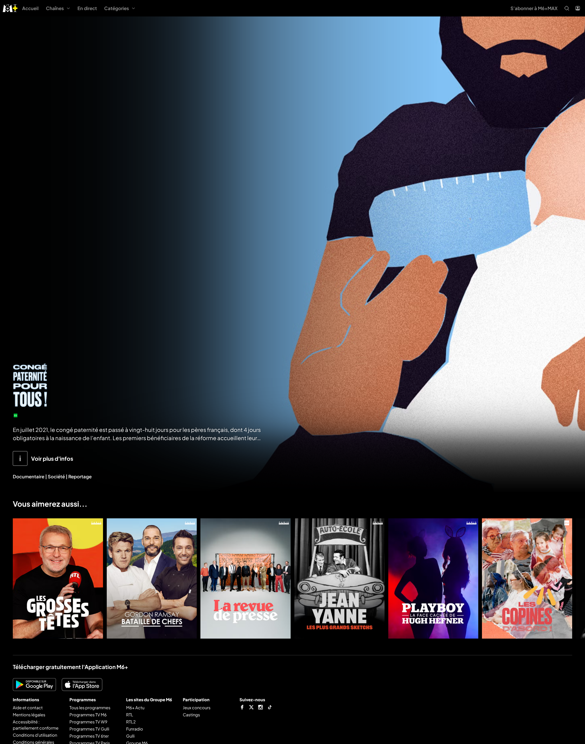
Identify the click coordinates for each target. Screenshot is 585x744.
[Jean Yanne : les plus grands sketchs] (339, 578)
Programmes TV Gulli (89, 728)
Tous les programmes (89, 707)
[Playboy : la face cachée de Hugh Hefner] (433, 578)
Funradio (134, 728)
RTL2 (131, 721)
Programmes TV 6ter (89, 736)
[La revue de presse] (245, 578)
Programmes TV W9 (88, 721)
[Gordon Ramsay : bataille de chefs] (152, 578)
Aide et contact (28, 707)
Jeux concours (196, 707)
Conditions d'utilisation (35, 735)
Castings (191, 714)
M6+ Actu (135, 707)
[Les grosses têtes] (58, 578)
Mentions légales (29, 714)
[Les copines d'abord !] (527, 578)
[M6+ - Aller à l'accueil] (10, 7)
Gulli (130, 736)
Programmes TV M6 (88, 714)
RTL (129, 714)
